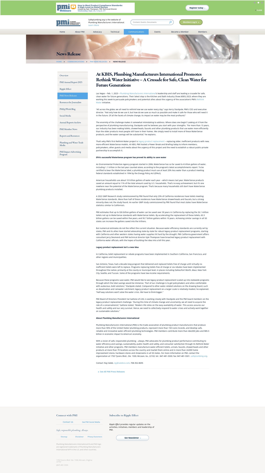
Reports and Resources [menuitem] (70, 136)
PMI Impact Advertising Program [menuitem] (70, 153)
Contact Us (68, 422)
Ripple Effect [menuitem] (65, 89)
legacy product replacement (152, 141)
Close (11, 10)
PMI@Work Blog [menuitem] (67, 109)
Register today (212, 7)
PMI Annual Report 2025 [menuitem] (71, 82)
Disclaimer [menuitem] (79, 437)
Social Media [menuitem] (65, 115)
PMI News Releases (98, 61)
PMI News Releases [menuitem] (68, 95)
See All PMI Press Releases (112, 371)
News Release (119, 61)
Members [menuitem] (202, 31)
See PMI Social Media (91, 422)
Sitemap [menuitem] (64, 437)
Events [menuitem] (157, 31)
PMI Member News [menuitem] (68, 129)
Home (59, 61)
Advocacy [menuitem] (97, 31)
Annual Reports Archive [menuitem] (70, 122)
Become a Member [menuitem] (180, 31)
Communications (75, 61)
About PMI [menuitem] (80, 31)
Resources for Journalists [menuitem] (70, 102)
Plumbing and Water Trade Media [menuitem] (71, 144)
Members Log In (190, 22)
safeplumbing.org (199, 356)
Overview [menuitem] (64, 75)
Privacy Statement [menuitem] (95, 437)
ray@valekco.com (122, 363)
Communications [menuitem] (136, 31)
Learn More (93, 25)
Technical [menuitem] (115, 31)
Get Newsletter (131, 437)
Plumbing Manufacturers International (138, 93)
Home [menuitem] (62, 31)
